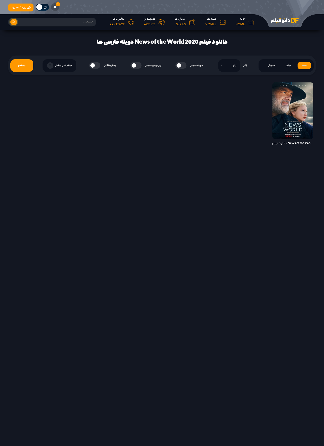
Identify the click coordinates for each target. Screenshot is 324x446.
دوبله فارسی (196, 65)
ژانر (245, 65)
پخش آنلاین (110, 65)
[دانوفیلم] (285, 20)
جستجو (22, 65)
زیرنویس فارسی (153, 65)
